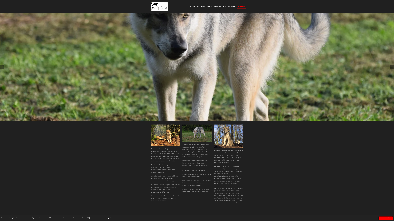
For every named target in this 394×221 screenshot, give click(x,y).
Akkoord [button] (386, 218)
